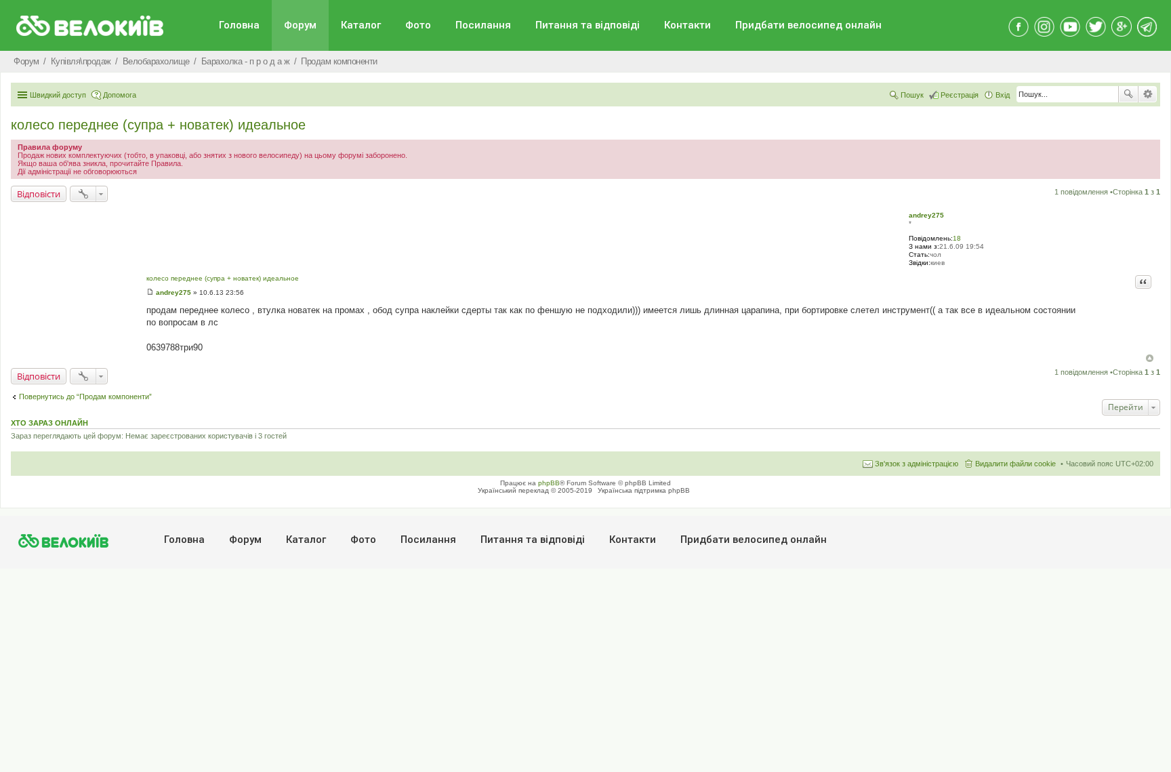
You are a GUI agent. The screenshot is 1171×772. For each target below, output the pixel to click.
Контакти (687, 25)
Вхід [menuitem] (1002, 95)
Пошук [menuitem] (912, 95)
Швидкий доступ (58, 95)
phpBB (549, 483)
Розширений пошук (1147, 94)
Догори (1149, 358)
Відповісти (38, 194)
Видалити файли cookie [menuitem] (1015, 464)
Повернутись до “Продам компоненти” (85, 396)
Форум (300, 25)
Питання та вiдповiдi (587, 25)
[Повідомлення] (150, 292)
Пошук (1128, 94)
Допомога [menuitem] (119, 95)
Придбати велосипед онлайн (808, 25)
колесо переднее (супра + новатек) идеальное (158, 124)
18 (957, 238)
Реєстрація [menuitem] (960, 95)
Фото (418, 25)
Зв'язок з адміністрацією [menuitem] (916, 464)
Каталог (361, 25)
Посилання (483, 25)
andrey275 (926, 215)
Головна (239, 25)
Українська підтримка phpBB (644, 490)
